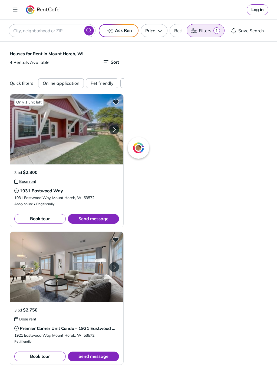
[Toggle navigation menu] (15, 9)
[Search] (89, 30)
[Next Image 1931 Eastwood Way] (114, 129)
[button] (66, 129)
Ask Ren (123, 30)
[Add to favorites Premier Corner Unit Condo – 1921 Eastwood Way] (116, 239)
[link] (257, 9)
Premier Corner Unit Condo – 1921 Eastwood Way (71, 328)
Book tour (40, 218)
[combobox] (52, 30)
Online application (61, 83)
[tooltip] (25, 181)
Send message (93, 218)
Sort (115, 62)
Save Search (251, 30)
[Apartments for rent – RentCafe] (43, 9)
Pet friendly (102, 83)
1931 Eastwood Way (41, 190)
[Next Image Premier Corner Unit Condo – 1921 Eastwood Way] (114, 267)
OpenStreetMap (227, 354)
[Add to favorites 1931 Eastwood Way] (116, 102)
